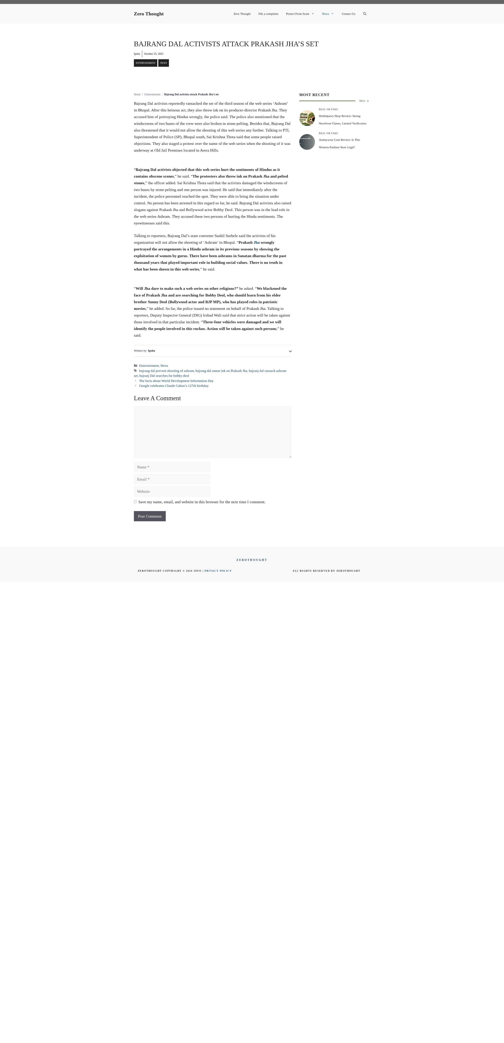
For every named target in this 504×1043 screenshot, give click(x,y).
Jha (257, 242)
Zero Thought (149, 13)
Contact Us (348, 13)
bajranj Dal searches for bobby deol (164, 376)
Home (137, 94)
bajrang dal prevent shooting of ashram (166, 371)
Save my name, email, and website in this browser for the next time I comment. (202, 502)
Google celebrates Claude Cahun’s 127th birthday (174, 386)
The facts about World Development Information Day (176, 381)
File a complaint (268, 13)
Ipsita (137, 53)
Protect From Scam (297, 13)
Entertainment (145, 63)
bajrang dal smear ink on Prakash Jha (221, 371)
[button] (364, 14)
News (325, 13)
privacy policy (218, 571)
